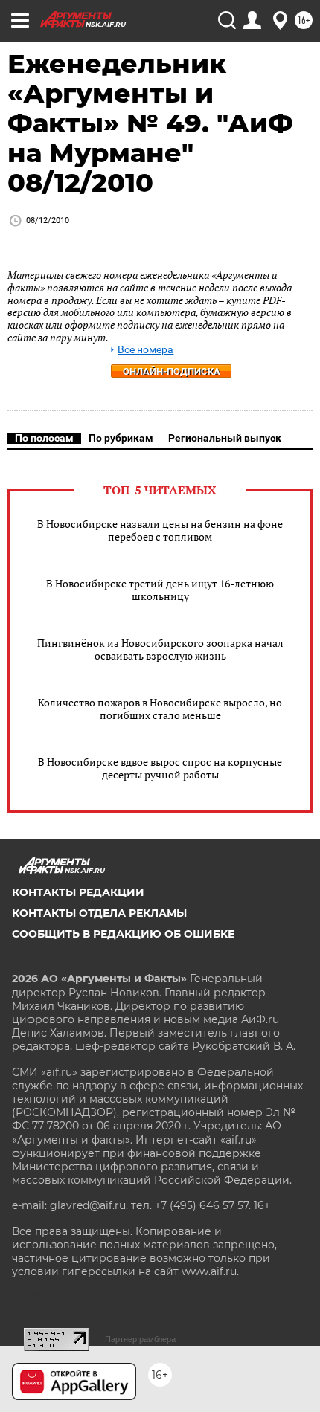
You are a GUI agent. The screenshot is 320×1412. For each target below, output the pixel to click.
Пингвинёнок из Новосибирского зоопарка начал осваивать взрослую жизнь (160, 649)
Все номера (145, 349)
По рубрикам (121, 438)
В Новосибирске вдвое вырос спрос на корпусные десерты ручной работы (160, 768)
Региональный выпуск (224, 438)
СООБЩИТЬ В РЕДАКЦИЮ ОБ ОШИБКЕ (123, 934)
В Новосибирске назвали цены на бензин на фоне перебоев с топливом (160, 530)
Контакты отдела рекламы (99, 913)
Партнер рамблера (140, 1339)
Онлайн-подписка (171, 371)
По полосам (44, 438)
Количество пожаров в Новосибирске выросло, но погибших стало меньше (160, 708)
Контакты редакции (78, 892)
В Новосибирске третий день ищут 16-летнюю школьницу (160, 589)
